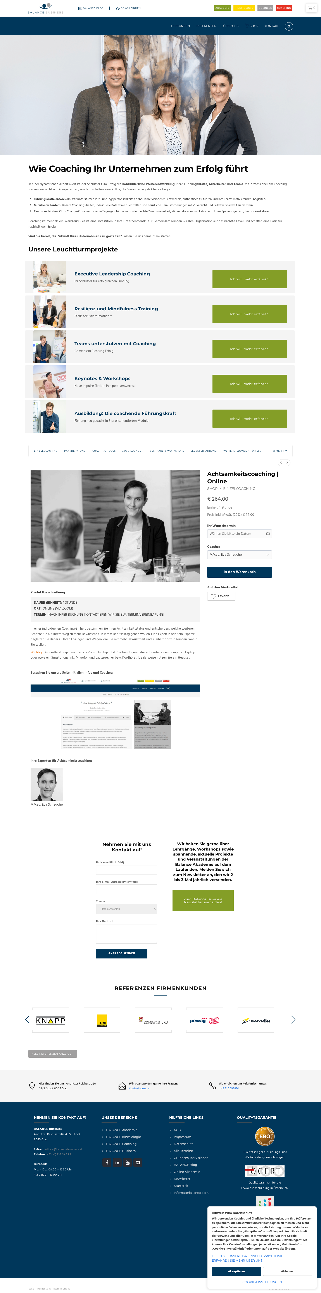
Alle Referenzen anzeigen (53, 1053)
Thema (100, 901)
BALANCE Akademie (121, 1130)
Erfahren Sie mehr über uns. (237, 1260)
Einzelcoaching (239, 489)
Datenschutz (183, 1144)
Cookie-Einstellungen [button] (262, 1282)
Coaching (284, 8)
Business (265, 8)
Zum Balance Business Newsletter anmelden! (203, 900)
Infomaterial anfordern (191, 1193)
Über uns (230, 26)
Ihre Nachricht (105, 921)
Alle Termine (183, 1151)
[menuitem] (281, 462)
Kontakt (271, 26)
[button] (280, 451)
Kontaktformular (140, 1088)
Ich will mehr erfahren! (250, 279)
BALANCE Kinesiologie (123, 1137)
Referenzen (207, 26)
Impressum (182, 1137)
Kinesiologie (244, 8)
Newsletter (182, 1179)
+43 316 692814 (229, 1088)
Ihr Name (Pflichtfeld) (110, 862)
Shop (254, 26)
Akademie (223, 8)
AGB (177, 1130)
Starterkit (181, 1186)
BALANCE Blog (93, 8)
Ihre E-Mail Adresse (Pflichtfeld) (117, 882)
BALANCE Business (121, 1151)
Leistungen (180, 26)
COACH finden (131, 8)
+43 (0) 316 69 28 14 (59, 1154)
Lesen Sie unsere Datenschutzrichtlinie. (248, 1256)
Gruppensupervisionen (191, 1158)
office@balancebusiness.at (63, 1149)
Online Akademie (187, 1172)
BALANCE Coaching (121, 1144)
